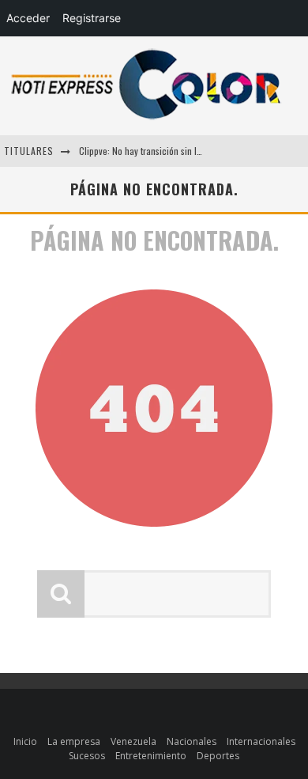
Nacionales (191, 741)
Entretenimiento (150, 755)
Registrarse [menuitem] (91, 18)
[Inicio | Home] (146, 119)
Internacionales (261, 741)
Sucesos (87, 755)
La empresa (73, 741)
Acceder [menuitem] (28, 18)
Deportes (218, 755)
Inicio (25, 741)
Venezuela (133, 741)
